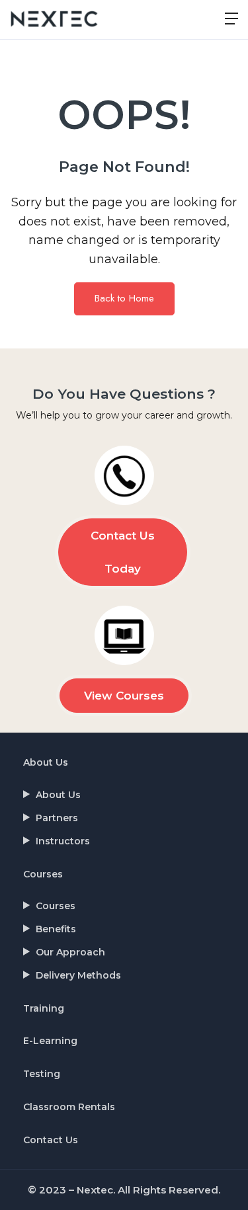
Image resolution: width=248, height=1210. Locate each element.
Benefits (56, 929)
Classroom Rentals (69, 1107)
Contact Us (50, 1140)
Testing (41, 1074)
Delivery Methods (78, 975)
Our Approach (70, 952)
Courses (43, 874)
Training (43, 1008)
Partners (57, 818)
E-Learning (50, 1041)
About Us (45, 762)
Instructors (63, 841)
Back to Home (124, 298)
